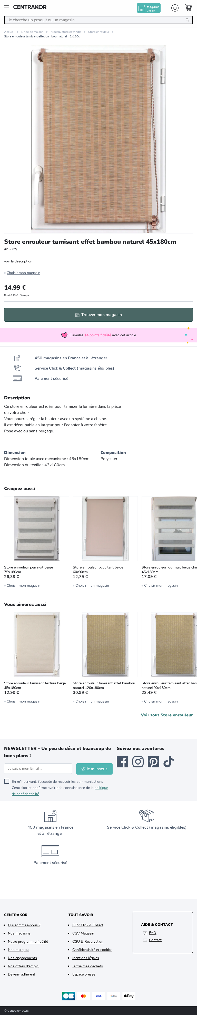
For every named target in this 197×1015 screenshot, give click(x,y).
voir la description (18, 261)
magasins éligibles (95, 368)
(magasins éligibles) (167, 827)
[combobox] (98, 20)
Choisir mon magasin (23, 272)
